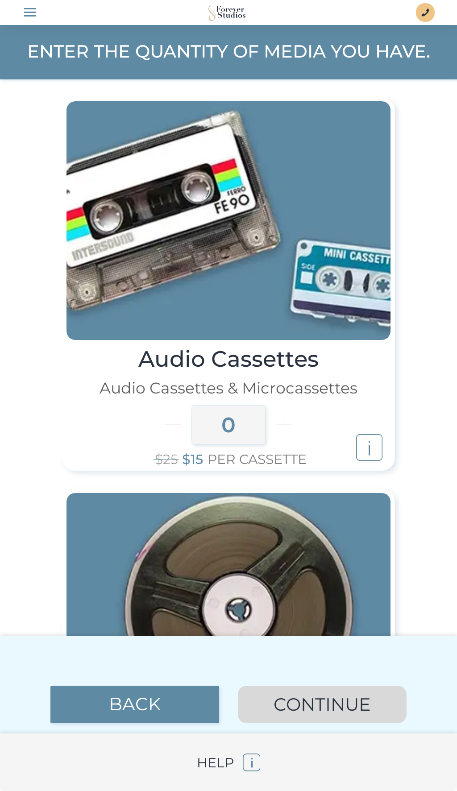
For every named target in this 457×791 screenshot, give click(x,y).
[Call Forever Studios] (425, 12)
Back (135, 704)
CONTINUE (322, 704)
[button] (228, 762)
